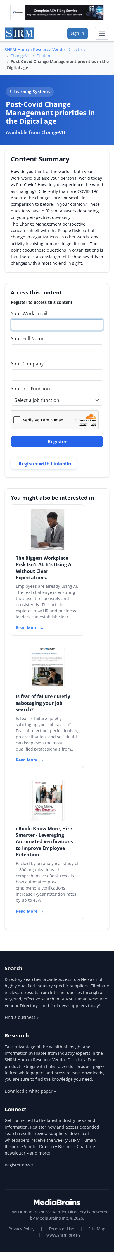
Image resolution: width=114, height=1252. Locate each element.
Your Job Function (30, 389)
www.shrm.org (61, 1235)
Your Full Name (27, 338)
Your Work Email (29, 313)
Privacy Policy (21, 1229)
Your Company (27, 363)
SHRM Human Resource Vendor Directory (45, 49)
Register (57, 441)
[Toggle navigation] (102, 33)
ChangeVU (20, 55)
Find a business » (22, 1017)
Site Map (97, 1229)
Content (44, 55)
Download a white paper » (30, 1091)
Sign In (77, 33)
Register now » (19, 1165)
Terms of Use (61, 1229)
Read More (26, 627)
